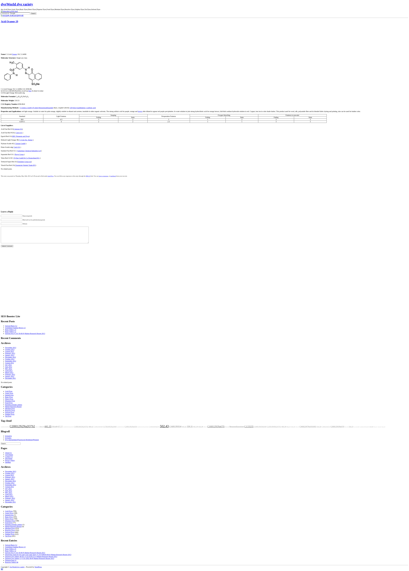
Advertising (9, 455)
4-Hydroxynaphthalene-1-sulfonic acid (83, 108)
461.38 (195, 426)
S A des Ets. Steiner (26, 140)
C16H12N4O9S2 (5, 426)
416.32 (184, 426)
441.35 (47, 426)
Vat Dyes (8, 416)
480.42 (91, 426)
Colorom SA (18, 129)
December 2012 (10, 357)
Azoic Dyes (9, 393)
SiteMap (8, 462)
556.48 (54, 427)
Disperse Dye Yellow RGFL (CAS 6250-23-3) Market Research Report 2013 (31, 556)
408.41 (205, 426)
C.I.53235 (248, 426)
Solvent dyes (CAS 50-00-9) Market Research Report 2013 (25, 333)
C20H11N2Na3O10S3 (142, 426)
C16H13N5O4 (175, 426)
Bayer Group (19, 154)
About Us (8, 453)
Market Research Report (13, 407)
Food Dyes (9, 403)
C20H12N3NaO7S (337, 427)
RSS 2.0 (88, 176)
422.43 (383, 426)
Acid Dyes (51, 176)
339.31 (190, 426)
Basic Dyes (9, 397)
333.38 (346, 426)
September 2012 (10, 361)
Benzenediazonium (236, 427)
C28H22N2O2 (326, 426)
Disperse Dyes (10, 401)
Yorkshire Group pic (24, 162)
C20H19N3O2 (120, 426)
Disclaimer (8, 458)
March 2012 (9, 372)
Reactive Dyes (10, 410)
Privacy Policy (10, 460)
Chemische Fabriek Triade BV (25, 165)
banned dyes (9, 395)
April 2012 (8, 371)
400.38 (283, 426)
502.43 (164, 426)
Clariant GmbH (20, 143)
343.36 (293, 426)
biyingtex (8, 438)
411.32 (227, 426)
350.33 (351, 426)
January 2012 (9, 376)
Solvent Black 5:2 (11, 326)
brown (140, 111)
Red (30, 91)
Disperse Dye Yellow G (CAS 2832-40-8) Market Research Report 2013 (29, 558)
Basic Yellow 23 (10, 330)
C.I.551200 (356, 426)
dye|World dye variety (17, 4)
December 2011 (10, 378)
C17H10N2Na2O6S (110, 426)
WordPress (38, 567)
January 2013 (9, 355)
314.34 (319, 426)
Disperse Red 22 (10, 560)
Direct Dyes (9, 399)
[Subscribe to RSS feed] (9, 11)
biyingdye (8, 436)
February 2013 (10, 353)
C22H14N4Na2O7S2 (274, 426)
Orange (14, 54)
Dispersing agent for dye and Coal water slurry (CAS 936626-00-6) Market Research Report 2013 (38, 555)
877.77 (60, 427)
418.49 (371, 426)
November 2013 (10, 348)
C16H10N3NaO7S (154, 426)
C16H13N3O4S (98, 426)
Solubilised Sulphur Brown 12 (15, 328)
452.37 (375, 426)
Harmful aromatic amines (13, 405)
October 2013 (9, 349)
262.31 (37, 426)
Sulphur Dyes (9, 414)
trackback (113, 176)
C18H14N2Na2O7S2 (81, 426)
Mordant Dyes (10, 408)
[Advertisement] (14, 38)
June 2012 (8, 367)
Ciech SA (19, 133)
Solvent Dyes (9, 412)
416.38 (200, 426)
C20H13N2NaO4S (260, 426)
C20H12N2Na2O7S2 (22, 426)
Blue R (289, 426)
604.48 (297, 426)
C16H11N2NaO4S (364, 426)
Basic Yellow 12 (10, 332)
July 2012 (8, 365)
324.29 (379, 426)
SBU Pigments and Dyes (20, 136)
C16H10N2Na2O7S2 (68, 426)
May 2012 (8, 369)
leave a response (103, 176)
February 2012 (10, 374)
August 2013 (9, 351)
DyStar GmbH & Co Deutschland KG (27, 158)
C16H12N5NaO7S (216, 426)
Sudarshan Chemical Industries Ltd (29, 151)
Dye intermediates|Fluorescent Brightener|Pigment (22, 440)
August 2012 (9, 363)
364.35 (41, 426)
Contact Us (9, 457)
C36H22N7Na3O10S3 (307, 427)
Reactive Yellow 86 (11, 562)
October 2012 (9, 359)
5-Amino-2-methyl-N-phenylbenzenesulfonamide (36, 108)
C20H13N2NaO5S (131, 426)
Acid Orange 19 (9, 21)
